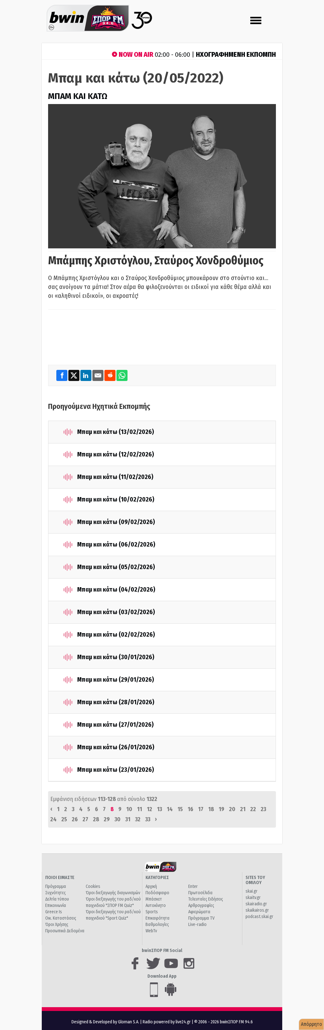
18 (211, 809)
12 (149, 809)
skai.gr (252, 891)
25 (64, 819)
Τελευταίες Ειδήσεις (205, 899)
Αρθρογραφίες (201, 905)
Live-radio (197, 924)
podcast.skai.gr (259, 916)
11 (139, 809)
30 (118, 819)
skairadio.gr (256, 904)
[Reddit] (110, 375)
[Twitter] (74, 375)
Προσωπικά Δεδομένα (64, 931)
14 (170, 809)
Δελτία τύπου (57, 899)
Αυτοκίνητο (156, 905)
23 (263, 809)
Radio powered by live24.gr (167, 1022)
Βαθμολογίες (157, 924)
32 (137, 819)
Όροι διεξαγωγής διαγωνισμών (113, 893)
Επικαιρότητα (158, 918)
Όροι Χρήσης (56, 924)
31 (127, 819)
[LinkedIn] (86, 375)
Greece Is (53, 912)
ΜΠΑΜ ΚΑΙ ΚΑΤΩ (77, 96)
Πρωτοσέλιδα (200, 893)
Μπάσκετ (154, 899)
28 (96, 819)
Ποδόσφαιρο (157, 893)
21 (243, 809)
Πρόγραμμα (55, 886)
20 (232, 809)
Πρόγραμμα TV (201, 918)
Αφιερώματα (199, 912)
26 (75, 819)
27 (85, 819)
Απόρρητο (311, 1024)
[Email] (98, 375)
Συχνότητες (55, 893)
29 (107, 819)
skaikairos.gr (257, 910)
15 (180, 809)
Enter (193, 886)
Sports (152, 912)
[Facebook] (62, 375)
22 (253, 809)
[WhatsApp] (122, 375)
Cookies (93, 886)
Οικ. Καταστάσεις (60, 918)
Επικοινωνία (55, 905)
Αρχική (151, 886)
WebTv (151, 931)
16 (190, 809)
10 (129, 809)
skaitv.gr (253, 897)
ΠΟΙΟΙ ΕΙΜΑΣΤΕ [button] (59, 877)
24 (53, 819)
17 (200, 809)
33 (147, 819)
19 (221, 809)
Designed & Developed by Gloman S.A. (105, 1022)
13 (159, 809)
